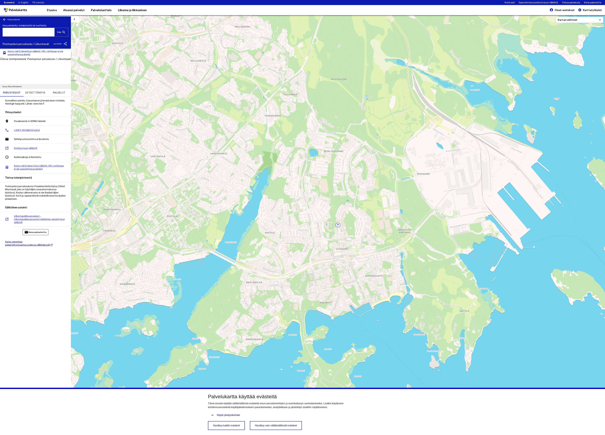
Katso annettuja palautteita (27, 243)
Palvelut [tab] (59, 92)
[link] (9, 2)
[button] (579, 20)
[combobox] (28, 32)
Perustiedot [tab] (12, 92)
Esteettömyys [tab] (35, 92)
